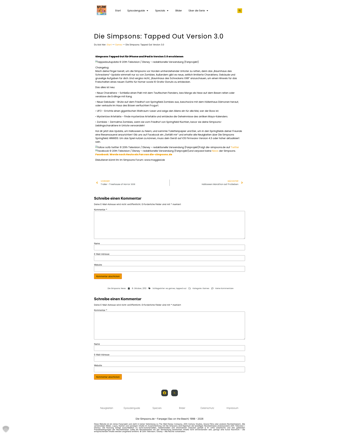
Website (98, 265)
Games (118, 44)
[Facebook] (164, 393)
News (215, 150)
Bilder (178, 10)
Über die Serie (197, 10)
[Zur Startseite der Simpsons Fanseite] (101, 14)
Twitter (235, 147)
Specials (160, 10)
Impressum (232, 408)
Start (118, 10)
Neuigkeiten (106, 408)
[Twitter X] (174, 393)
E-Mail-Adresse (101, 254)
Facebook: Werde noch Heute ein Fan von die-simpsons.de (133, 154)
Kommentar (100, 209)
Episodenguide (136, 10)
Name (97, 243)
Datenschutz (207, 408)
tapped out (181, 288)
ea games (170, 288)
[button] (239, 10)
